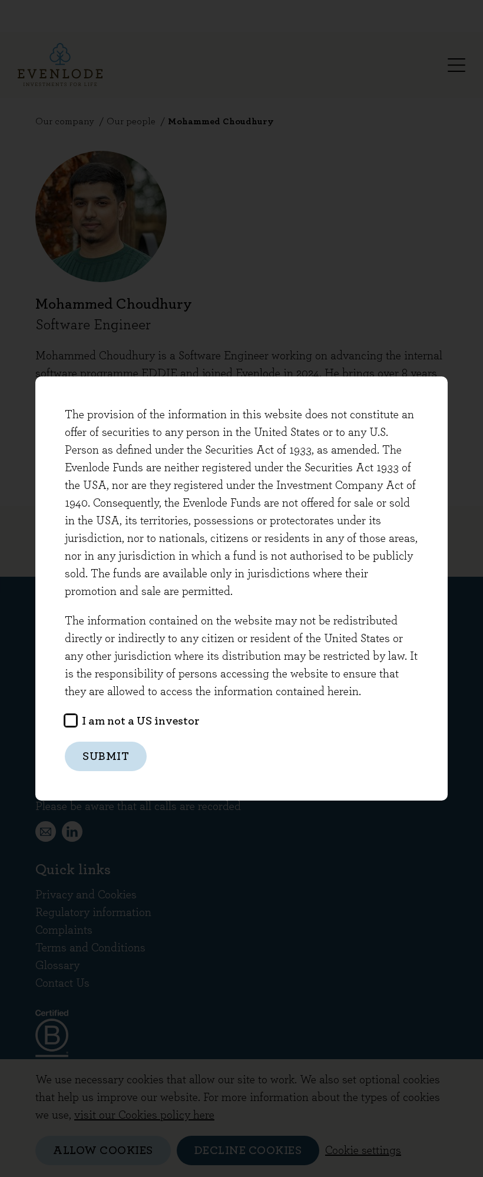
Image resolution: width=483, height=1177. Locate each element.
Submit (105, 756)
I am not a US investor (140, 721)
